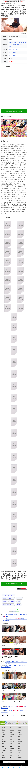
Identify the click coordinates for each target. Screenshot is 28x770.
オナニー (20, 727)
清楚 (11, 739)
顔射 (11, 732)
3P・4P (20, 755)
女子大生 (12, 741)
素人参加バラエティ (14, 49)
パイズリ (12, 730)
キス (3, 732)
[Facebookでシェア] (14, 610)
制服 (15, 42)
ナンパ (3, 755)
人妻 (11, 743)
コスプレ (4, 748)
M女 (19, 746)
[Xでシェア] (10, 610)
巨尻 (19, 736)
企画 (11, 752)
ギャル (19, 739)
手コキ (3, 730)
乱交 (3, 752)
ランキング (13, 765)
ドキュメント (21, 752)
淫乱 (3, 746)
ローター (19, 42)
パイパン (20, 734)
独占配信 (20, 757)
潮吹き (3, 757)
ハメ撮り (12, 734)
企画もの (13, 44)
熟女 (19, 743)
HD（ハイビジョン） (8, 595)
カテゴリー (8, 765)
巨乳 (3, 736)
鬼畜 (11, 755)
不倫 (19, 748)
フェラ (11, 727)
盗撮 (11, 750)
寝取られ (12, 748)
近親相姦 (4, 750)
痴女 (11, 746)
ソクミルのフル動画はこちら (13, 111)
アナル (3, 734)
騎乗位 (19, 732)
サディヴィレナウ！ (14, 52)
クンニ (19, 730)
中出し (4, 601)
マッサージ (20, 750)
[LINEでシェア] (17, 610)
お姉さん (20, 741)
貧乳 (11, 736)
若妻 (3, 743)
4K (10, 757)
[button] (24, 762)
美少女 (11, 42)
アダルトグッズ (19, 765)
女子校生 (4, 741)
